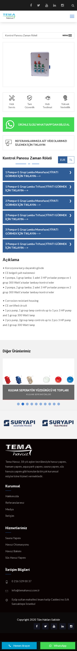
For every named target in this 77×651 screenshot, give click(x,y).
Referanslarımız (14, 502)
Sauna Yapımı (13, 538)
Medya (9, 509)
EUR (62, 159)
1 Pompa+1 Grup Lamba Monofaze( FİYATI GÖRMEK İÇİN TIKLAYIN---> (31, 174)
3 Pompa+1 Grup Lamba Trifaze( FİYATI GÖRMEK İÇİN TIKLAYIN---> (36, 245)
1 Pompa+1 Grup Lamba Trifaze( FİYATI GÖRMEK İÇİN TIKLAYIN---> (36, 188)
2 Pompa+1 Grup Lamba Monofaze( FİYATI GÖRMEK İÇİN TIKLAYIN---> (31, 202)
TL (70, 159)
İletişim (9, 515)
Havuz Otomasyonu (17, 544)
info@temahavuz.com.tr (26, 590)
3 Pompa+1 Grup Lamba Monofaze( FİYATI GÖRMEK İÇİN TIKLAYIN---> (31, 231)
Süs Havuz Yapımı (15, 557)
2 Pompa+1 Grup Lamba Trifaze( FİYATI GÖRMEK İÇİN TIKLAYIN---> (36, 216)
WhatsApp (59, 645)
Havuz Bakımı (13, 551)
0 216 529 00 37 (22, 581)
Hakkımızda (12, 496)
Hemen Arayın (21, 645)
